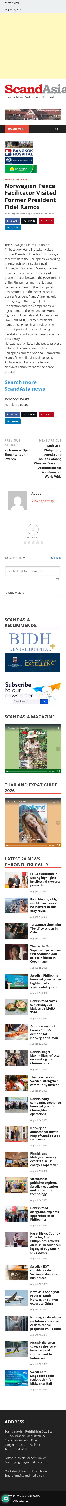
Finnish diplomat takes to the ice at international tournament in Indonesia (43, 1350)
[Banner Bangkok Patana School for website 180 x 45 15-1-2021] (19, 163)
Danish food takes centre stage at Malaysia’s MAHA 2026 (43, 1006)
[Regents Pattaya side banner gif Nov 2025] (32, 671)
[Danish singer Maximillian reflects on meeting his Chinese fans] (16, 1052)
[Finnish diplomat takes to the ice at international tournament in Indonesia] (16, 1343)
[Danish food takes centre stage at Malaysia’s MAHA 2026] (16, 1001)
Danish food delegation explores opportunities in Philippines (44, 1213)
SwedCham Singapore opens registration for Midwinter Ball (42, 1377)
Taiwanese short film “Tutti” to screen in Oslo (45, 928)
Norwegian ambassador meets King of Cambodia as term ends (45, 1133)
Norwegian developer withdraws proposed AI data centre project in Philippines (45, 1323)
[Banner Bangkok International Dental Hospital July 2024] (32, 650)
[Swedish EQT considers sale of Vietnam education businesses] (16, 1267)
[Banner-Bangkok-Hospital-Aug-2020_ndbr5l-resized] (19, 155)
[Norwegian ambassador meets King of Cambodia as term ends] (16, 1128)
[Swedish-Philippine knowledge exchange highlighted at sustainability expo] (16, 976)
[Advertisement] (33, 46)
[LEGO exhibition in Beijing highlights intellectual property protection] (16, 874)
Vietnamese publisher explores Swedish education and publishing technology (44, 1186)
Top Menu (14, 3)
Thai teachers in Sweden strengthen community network (45, 1081)
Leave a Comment (43, 213)
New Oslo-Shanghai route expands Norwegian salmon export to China (44, 1297)
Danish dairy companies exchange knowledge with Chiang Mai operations (45, 1106)
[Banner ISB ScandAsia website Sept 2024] (33, 119)
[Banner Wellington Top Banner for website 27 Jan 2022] (19, 147)
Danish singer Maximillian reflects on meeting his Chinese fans (44, 1057)
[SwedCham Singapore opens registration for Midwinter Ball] (16, 1372)
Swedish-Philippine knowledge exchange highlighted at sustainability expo (45, 981)
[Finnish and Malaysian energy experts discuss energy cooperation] (16, 1154)
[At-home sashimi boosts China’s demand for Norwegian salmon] (16, 1027)
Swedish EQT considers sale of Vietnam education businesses (44, 1272)
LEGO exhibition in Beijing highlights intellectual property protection (45, 879)
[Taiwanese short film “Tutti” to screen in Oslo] (16, 925)
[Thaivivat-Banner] (21, 172)
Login (57, 557)
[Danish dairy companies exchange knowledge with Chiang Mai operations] (16, 1099)
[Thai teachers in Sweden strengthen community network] (16, 1078)
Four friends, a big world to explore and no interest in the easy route (45, 905)
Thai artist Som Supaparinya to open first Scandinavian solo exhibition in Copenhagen (45, 954)
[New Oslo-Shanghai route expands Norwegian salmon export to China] (16, 1292)
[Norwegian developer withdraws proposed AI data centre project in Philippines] (16, 1318)
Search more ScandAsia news (25, 385)
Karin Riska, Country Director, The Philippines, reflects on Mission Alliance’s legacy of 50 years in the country (45, 1243)
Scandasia (33, 1496)
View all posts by (42, 503)
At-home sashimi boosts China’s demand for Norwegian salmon (44, 1032)
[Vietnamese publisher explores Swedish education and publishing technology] (16, 1179)
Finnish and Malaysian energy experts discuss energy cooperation (44, 1159)
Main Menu (18, 129)
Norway (9, 179)
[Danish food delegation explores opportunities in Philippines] (16, 1208)
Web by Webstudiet (17, 1501)
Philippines (22, 179)
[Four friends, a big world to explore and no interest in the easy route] (16, 900)
